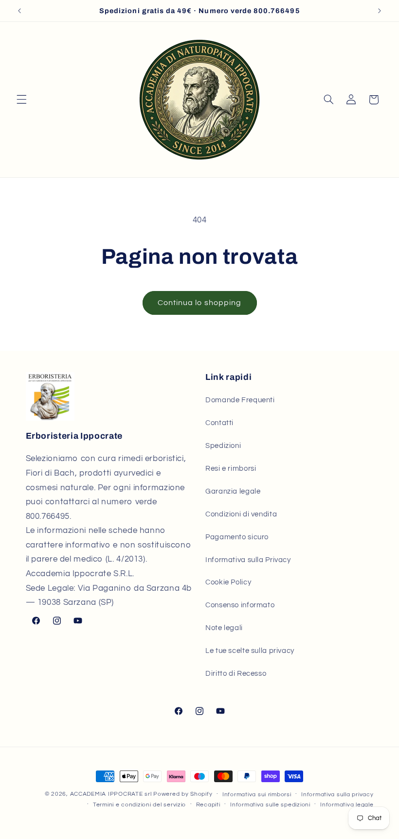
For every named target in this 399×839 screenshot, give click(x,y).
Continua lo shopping (199, 303)
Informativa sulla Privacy (248, 560)
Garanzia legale (232, 491)
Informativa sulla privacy (337, 794)
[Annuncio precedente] (19, 10)
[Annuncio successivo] (379, 10)
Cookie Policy (228, 582)
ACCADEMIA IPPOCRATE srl (111, 794)
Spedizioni (223, 445)
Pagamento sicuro (237, 537)
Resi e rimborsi (230, 468)
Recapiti (208, 804)
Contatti (219, 423)
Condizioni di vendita (241, 514)
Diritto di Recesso (235, 673)
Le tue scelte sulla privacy (249, 650)
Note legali (224, 628)
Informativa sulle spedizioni (270, 804)
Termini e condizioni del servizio (139, 804)
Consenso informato (239, 605)
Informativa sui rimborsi (256, 794)
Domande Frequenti (240, 400)
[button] (21, 99)
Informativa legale (346, 804)
